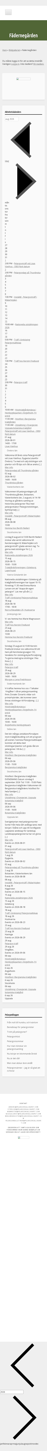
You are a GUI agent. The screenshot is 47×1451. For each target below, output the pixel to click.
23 (6, 358)
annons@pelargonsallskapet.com (23, 1107)
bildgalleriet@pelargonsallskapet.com (23, 1114)
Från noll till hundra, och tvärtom (22, 1022)
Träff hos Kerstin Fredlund (26, 361)
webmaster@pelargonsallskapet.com (23, 1111)
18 (6, 336)
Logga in (15, 64)
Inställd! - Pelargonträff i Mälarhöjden (22, 516)
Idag (7, 161)
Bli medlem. (38, 64)
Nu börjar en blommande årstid (22, 1053)
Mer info (9, 467)
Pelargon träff (20, 382)
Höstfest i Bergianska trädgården (20, 755)
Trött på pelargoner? (17, 1031)
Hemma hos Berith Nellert (17, 528)
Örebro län (12, 450)
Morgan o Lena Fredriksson (18, 679)
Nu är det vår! (13, 1058)
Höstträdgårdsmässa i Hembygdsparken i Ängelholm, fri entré (20, 412)
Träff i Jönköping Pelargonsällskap (21, 597)
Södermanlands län (16, 683)
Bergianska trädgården (16, 767)
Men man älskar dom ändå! (19, 1063)
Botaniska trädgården (15, 812)
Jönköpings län (14, 614)
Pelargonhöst (13, 1036)
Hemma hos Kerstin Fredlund (18, 637)
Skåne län (11, 729)
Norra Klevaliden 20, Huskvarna (20, 609)
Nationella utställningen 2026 (19, 555)
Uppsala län (12, 817)
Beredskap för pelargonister (20, 1027)
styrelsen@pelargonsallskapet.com (23, 1109)
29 (6, 379)
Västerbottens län (15, 486)
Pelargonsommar (15, 1041)
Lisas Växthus (11, 446)
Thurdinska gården (14, 482)
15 (6, 321)
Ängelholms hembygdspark (18, 725)
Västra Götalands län (17, 574)
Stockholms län (14, 532)
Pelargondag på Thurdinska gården (22, 470)
